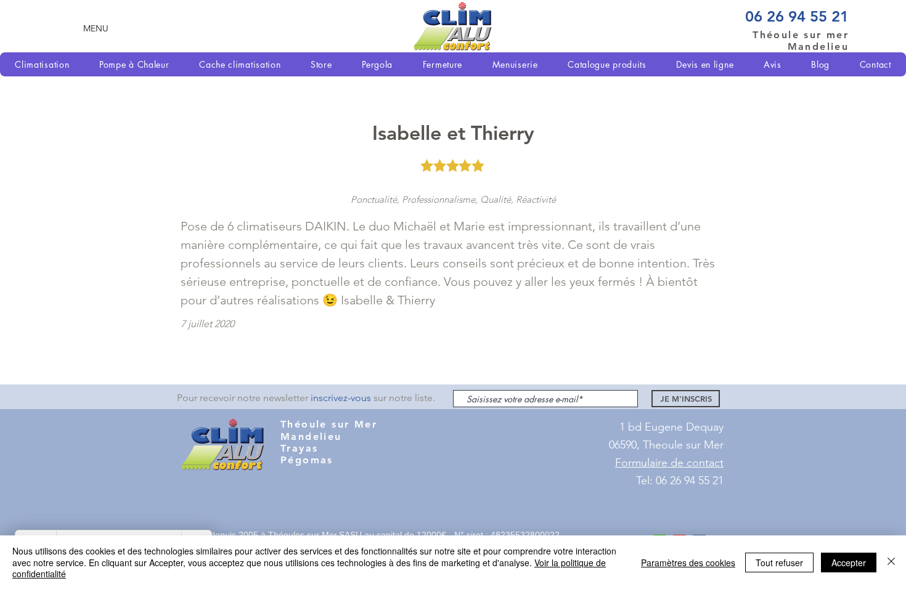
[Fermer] (891, 562)
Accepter (848, 562)
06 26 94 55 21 (797, 16)
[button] (95, 28)
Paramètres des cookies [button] (688, 562)
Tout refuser (779, 562)
